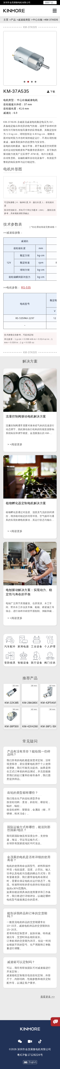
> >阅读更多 (15, 444)
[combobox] (50, 2)
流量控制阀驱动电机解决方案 (26, 416)
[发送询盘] (55, 1021)
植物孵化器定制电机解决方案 (26, 503)
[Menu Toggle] (55, 10)
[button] (35, 82)
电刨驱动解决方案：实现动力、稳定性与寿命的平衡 (29, 592)
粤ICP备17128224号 (30, 1054)
